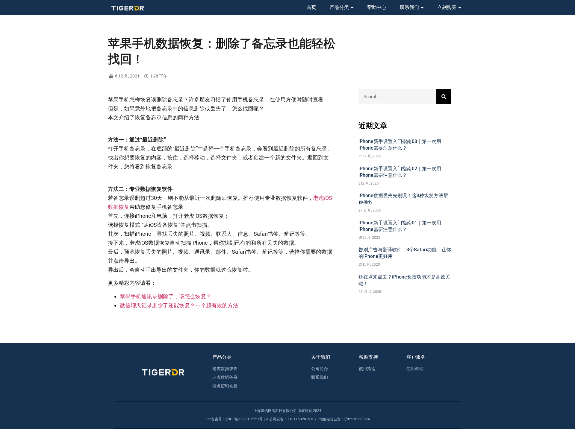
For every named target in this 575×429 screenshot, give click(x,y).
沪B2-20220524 (357, 419)
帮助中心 (376, 7)
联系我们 (409, 7)
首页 (311, 7)
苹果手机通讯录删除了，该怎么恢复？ (165, 296)
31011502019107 (302, 419)
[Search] (443, 96)
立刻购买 (446, 7)
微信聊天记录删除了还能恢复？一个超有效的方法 (179, 305)
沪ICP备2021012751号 (244, 419)
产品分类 (339, 7)
